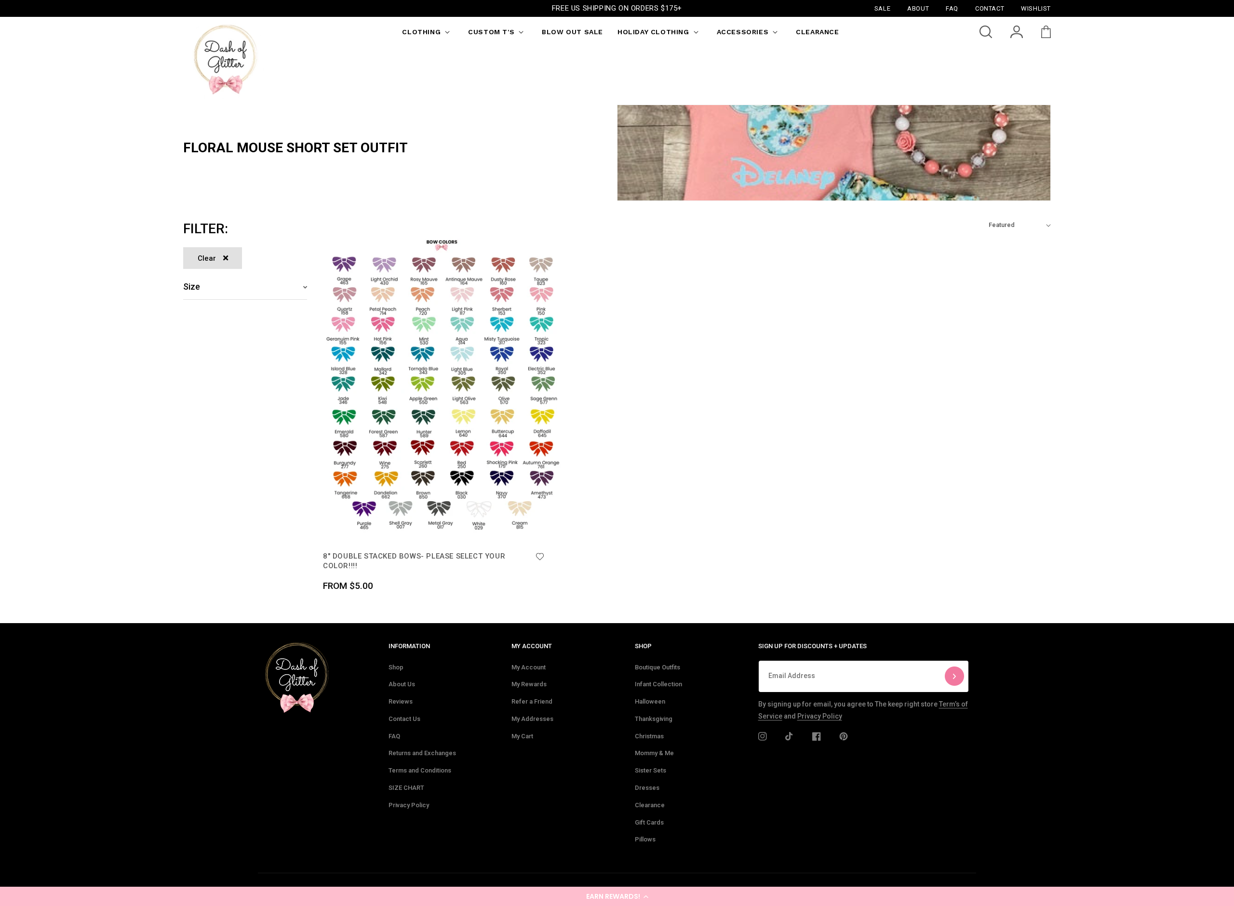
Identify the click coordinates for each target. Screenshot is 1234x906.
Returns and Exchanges (422, 753)
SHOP (643, 646)
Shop (396, 667)
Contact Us (404, 718)
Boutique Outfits (657, 667)
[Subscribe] (954, 676)
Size (191, 286)
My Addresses (532, 718)
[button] (617, 896)
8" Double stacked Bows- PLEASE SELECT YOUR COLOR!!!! (414, 561)
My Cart (522, 736)
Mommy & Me (654, 753)
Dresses (647, 787)
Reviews (401, 701)
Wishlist (1036, 8)
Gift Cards (649, 822)
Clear (207, 258)
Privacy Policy (409, 805)
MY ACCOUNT (531, 646)
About (918, 8)
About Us (402, 684)
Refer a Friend (531, 701)
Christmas (649, 736)
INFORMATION (409, 646)
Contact (989, 8)
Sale (882, 8)
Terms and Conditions (420, 770)
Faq (952, 8)
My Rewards (529, 684)
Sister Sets (650, 770)
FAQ (394, 736)
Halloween (650, 701)
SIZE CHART (406, 787)
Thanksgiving (653, 718)
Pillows (645, 839)
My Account (528, 667)
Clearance (650, 805)
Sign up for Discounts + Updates (812, 646)
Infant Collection (658, 684)
